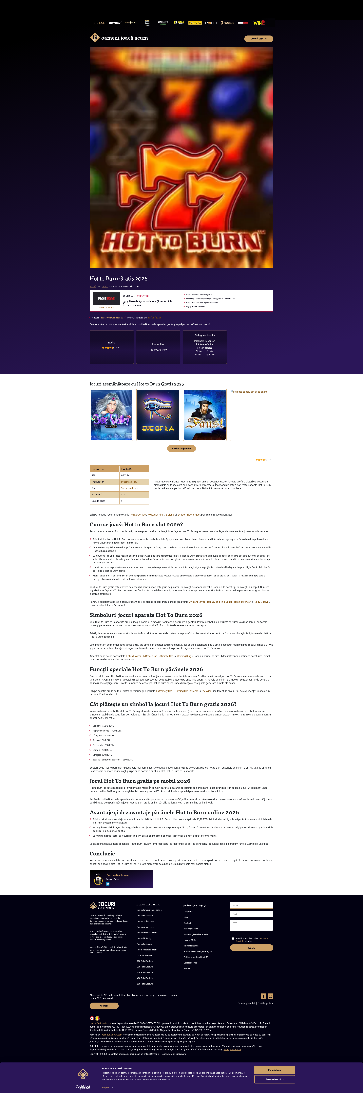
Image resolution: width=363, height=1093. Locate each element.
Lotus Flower (133, 656)
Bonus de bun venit (145, 927)
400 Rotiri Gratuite (145, 978)
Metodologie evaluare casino (196, 934)
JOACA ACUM (111, 414)
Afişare (105, 1087)
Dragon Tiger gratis (189, 514)
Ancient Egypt (197, 601)
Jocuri (105, 287)
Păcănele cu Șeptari (204, 340)
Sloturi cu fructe (204, 351)
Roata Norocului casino (147, 950)
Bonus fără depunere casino (149, 910)
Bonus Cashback (144, 944)
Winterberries (138, 514)
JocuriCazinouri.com (100, 1023)
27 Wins (206, 690)
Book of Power (242, 601)
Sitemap (187, 968)
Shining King (184, 656)
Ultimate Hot (166, 656)
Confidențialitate (265, 1003)
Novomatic (189, 431)
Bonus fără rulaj (144, 938)
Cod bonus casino (145, 916)
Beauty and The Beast (219, 601)
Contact (187, 923)
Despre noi (188, 912)
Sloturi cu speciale (205, 354)
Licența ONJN (190, 940)
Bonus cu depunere (145, 921)
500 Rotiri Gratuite (145, 984)
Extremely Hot (164, 690)
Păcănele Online (204, 344)
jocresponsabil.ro (232, 1049)
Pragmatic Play (158, 349)
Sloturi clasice (204, 347)
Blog (186, 917)
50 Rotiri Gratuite (144, 955)
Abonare (104, 1006)
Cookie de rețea (190, 963)
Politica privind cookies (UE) (196, 957)
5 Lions (170, 514)
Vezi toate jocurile (181, 448)
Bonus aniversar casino (147, 933)
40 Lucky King (155, 514)
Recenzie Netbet (106, 307)
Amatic (141, 431)
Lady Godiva (262, 601)
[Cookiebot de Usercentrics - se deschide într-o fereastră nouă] (83, 1087)
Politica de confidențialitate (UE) (198, 951)
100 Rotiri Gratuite (145, 961)
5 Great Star (150, 656)
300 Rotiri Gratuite (145, 972)
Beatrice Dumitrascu (112, 318)
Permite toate (274, 1070)
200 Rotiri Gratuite (145, 967)
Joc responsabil (191, 929)
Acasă (93, 287)
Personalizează (273, 1079)
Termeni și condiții (191, 946)
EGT (93, 431)
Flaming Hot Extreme (186, 690)
